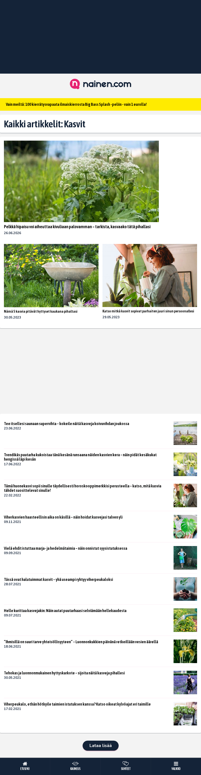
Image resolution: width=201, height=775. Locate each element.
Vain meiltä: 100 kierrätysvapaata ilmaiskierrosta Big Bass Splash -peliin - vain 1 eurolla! (76, 104)
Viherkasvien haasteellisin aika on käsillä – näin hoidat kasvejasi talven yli (63, 517)
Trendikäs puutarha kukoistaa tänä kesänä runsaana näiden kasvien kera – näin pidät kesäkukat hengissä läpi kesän (80, 457)
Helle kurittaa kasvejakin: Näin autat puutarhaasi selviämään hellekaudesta (65, 610)
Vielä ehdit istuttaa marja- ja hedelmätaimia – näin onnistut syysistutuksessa (65, 548)
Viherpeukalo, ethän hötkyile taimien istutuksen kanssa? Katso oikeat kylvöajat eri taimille (77, 704)
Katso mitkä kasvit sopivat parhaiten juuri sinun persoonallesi (148, 311)
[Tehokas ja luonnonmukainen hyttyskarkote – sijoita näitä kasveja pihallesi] (185, 682)
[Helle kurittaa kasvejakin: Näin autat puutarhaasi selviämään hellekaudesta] (185, 620)
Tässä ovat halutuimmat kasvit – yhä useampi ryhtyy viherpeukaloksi (58, 579)
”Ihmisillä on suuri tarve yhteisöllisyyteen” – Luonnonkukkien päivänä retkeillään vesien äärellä (81, 641)
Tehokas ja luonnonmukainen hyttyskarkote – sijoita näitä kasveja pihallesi (64, 672)
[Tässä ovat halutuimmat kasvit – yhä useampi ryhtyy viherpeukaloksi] (185, 589)
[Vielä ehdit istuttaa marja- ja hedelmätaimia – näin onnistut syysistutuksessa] (185, 558)
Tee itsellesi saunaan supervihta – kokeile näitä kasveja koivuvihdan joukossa (66, 423)
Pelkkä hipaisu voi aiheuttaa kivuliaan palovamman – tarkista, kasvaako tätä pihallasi (77, 226)
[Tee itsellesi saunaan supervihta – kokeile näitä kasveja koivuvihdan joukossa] (185, 433)
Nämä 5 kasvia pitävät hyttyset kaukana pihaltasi (40, 311)
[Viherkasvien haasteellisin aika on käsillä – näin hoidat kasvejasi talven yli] (185, 526)
